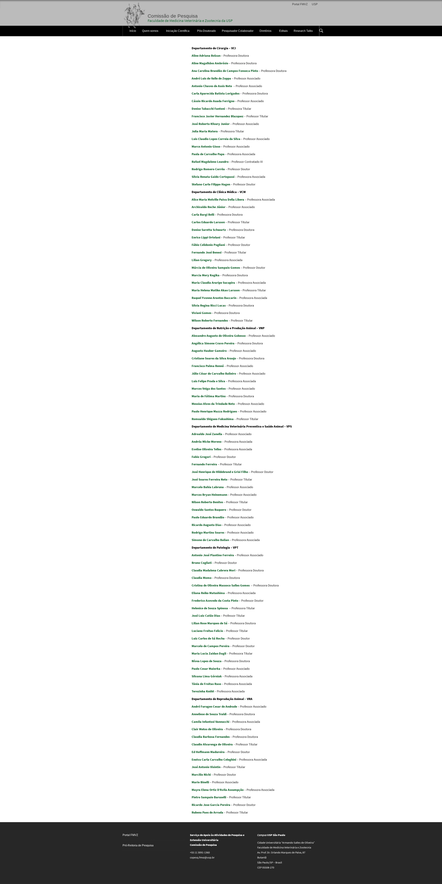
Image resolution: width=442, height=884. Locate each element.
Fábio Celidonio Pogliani (208, 245)
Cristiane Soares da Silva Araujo (214, 358)
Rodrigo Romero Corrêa (208, 169)
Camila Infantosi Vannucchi (210, 722)
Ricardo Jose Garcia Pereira (211, 805)
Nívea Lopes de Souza (207, 661)
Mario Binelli (200, 782)
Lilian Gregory (202, 260)
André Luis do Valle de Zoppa (211, 78)
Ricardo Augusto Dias (206, 525)
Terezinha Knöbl (203, 691)
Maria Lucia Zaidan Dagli (209, 653)
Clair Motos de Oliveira (207, 729)
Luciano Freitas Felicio (208, 631)
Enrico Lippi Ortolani (206, 237)
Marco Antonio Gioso (206, 146)
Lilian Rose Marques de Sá (209, 623)
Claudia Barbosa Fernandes (211, 737)
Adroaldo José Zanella (207, 434)
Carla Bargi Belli (203, 215)
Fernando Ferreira (204, 464)
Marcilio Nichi (201, 775)
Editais (283, 30)
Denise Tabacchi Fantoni (208, 109)
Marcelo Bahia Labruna (208, 487)
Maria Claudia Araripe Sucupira (213, 283)
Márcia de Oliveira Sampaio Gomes (216, 268)
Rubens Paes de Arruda (207, 812)
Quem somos (150, 30)
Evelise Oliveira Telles (206, 449)
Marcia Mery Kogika (205, 275)
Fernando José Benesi (207, 252)
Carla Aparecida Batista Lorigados (215, 93)
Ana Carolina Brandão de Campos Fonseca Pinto (225, 71)
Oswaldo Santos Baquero (209, 510)
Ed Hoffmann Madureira (208, 752)
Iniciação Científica (177, 30)
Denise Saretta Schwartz (209, 230)
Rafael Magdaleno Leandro (210, 162)
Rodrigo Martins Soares (208, 532)
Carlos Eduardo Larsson (208, 222)
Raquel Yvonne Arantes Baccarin (214, 298)
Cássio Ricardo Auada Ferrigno (213, 101)
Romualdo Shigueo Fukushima (213, 419)
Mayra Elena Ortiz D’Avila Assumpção (218, 790)
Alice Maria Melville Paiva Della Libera (218, 199)
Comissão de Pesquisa (173, 16)
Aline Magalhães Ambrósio (210, 63)
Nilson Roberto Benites (207, 502)
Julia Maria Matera (205, 131)
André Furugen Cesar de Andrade (214, 706)
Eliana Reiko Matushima (208, 593)
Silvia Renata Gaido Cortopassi (213, 177)
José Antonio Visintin (206, 767)
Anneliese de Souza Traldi (209, 714)
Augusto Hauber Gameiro (209, 351)
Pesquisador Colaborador (237, 30)
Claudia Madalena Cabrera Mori (213, 570)
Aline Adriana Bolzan (206, 56)
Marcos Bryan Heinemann (209, 495)
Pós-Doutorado (206, 30)
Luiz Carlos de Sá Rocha (208, 638)
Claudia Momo (202, 578)
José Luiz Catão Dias (206, 616)
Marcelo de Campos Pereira (210, 646)
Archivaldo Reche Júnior (208, 207)
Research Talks (303, 30)
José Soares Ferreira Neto (209, 479)
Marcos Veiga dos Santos (209, 389)
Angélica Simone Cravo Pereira (213, 343)
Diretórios (265, 30)
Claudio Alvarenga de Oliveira (212, 744)
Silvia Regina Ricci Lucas (209, 305)
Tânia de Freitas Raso (206, 684)
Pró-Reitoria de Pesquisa (138, 845)
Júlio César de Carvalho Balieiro (214, 373)
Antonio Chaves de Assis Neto (212, 86)
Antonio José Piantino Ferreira (213, 555)
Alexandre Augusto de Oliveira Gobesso (219, 336)
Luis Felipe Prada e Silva (208, 381)
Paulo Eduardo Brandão (208, 517)
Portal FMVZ (300, 4)
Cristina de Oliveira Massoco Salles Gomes (221, 585)
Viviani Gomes (201, 313)
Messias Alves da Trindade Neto (213, 404)
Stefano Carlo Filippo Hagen (211, 184)
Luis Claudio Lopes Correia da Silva (216, 139)
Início (132, 30)
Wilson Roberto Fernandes (210, 320)
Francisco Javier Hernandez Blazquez (217, 116)
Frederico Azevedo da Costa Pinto (215, 601)
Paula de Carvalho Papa (208, 154)
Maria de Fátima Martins (209, 396)
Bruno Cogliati (202, 563)
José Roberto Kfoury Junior (211, 124)
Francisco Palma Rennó (208, 366)
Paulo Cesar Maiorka (206, 669)
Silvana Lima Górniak (207, 676)
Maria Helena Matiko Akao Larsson (216, 290)
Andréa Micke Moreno (207, 442)
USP (315, 4)
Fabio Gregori (201, 457)
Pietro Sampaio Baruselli (209, 797)
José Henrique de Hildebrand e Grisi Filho (220, 472)
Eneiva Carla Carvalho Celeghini (214, 759)
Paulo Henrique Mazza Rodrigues (214, 411)
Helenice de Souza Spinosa (210, 608)
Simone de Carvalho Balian (210, 540)
